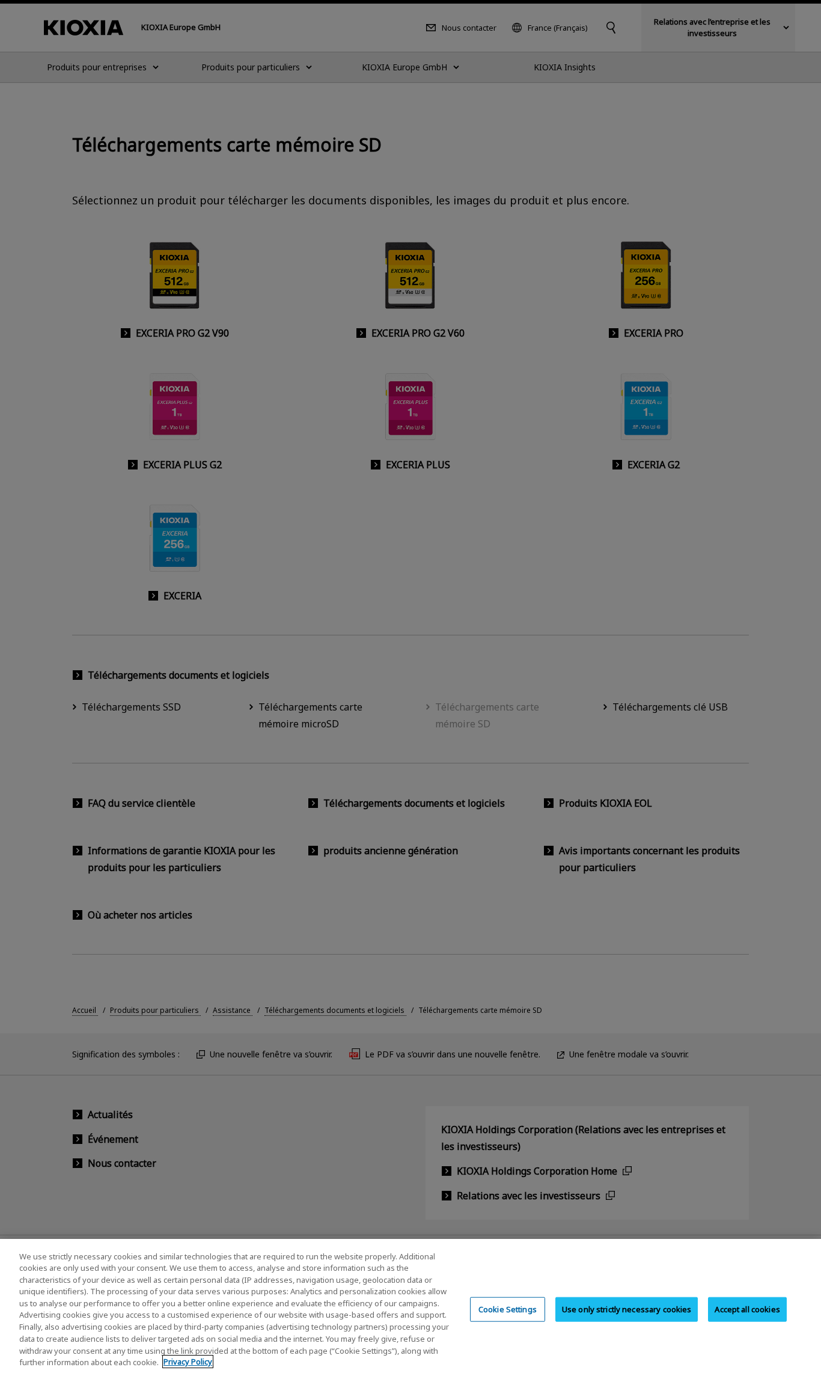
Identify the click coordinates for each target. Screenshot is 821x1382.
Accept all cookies (747, 1309)
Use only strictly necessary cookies (627, 1309)
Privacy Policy (187, 1361)
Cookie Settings (507, 1309)
